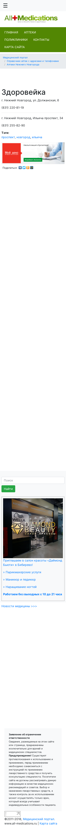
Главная (11, 32)
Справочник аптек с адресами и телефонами (33, 61)
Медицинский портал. (39, 819)
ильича (37, 137)
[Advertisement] (34, 76)
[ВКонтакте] (20, 166)
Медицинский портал (15, 57)
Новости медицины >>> (19, 606)
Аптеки (30, 32)
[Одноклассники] (28, 166)
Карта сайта (14, 47)
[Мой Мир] (32, 166)
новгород (23, 137)
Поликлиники (15, 39)
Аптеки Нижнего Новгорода (23, 64)
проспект (8, 137)
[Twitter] (24, 166)
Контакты (41, 39)
